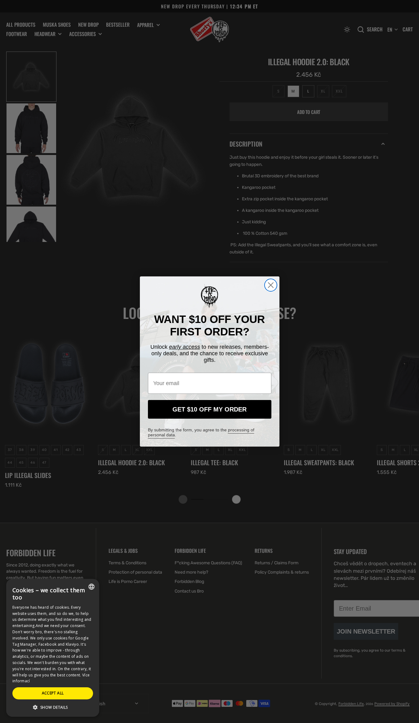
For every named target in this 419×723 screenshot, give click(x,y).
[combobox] (91, 587)
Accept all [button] (53, 693)
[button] (52, 707)
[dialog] (52, 648)
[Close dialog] (271, 285)
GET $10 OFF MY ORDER (209, 409)
